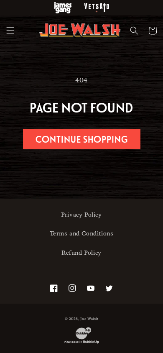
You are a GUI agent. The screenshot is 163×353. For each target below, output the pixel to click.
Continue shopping (82, 138)
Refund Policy (81, 252)
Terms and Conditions (82, 233)
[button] (10, 30)
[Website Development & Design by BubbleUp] (81, 343)
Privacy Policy (81, 214)
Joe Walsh (89, 319)
